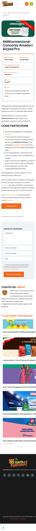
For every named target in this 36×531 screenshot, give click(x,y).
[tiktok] (23, 475)
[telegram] (32, 475)
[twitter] (9, 475)
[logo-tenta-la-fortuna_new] (7, 2)
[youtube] (28, 475)
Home (4, 13)
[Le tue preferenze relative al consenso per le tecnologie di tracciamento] (3, 528)
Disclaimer (23, 519)
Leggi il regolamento (11, 67)
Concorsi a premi (8, 443)
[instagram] (14, 475)
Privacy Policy (14, 519)
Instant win (6, 335)
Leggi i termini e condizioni (11, 269)
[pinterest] (18, 475)
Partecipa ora (11, 206)
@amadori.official (19, 145)
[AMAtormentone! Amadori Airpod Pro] (18, 21)
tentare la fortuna (11, 195)
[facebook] (4, 475)
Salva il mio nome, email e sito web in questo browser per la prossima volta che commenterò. (16, 267)
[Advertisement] (18, 496)
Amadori (7, 82)
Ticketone (4, 185)
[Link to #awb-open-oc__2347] (31, 4)
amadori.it (8, 74)
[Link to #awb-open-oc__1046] (27, 4)
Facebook (9, 200)
